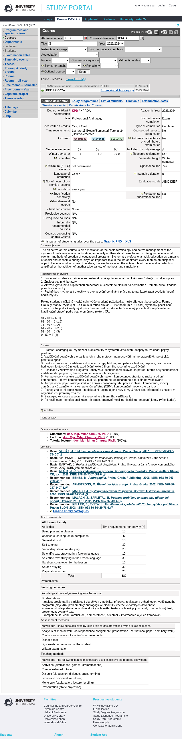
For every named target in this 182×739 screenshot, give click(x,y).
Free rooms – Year (17, 89)
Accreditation (49, 54)
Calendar (11, 111)
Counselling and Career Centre (63, 705)
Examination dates (17, 55)
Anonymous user (145, 5)
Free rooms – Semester (21, 85)
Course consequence (85, 60)
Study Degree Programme (109, 712)
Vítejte (48, 19)
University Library (54, 715)
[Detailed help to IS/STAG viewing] (176, 32)
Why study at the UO (105, 705)
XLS (128, 241)
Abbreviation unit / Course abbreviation (74, 86)
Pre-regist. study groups (16, 70)
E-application (101, 709)
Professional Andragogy (117, 90)
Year (102, 43)
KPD (75, 110)
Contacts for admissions (107, 725)
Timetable (132, 101)
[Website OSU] (23, 8)
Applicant (91, 19)
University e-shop (54, 719)
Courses (10, 37)
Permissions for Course (85, 105)
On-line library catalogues (71, 511)
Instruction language (54, 49)
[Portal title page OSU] (74, 8)
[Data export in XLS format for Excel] (156, 32)
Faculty (46, 60)
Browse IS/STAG (68, 19)
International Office (55, 722)
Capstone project (16, 94)
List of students (112, 101)
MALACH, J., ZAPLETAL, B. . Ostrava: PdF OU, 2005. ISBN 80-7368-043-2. (109, 499)
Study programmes (85, 101)
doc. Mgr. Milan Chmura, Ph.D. (88, 434)
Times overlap (14, 98)
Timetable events (16, 59)
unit (52, 38)
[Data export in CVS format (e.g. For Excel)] (164, 32)
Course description (55, 101)
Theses (9, 64)
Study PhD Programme (107, 719)
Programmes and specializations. (16, 31)
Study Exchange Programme (110, 715)
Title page (11, 107)
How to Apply (101, 722)
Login (161, 5)
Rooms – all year (16, 80)
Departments (13, 41)
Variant (143, 86)
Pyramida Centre (54, 709)
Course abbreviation (102, 38)
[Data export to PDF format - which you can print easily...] (148, 32)
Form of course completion (107, 49)
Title (44, 43)
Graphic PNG (113, 241)
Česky (172, 5)
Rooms (9, 76)
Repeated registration (146, 153)
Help (8, 116)
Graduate (109, 19)
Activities (48, 410)
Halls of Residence (55, 712)
